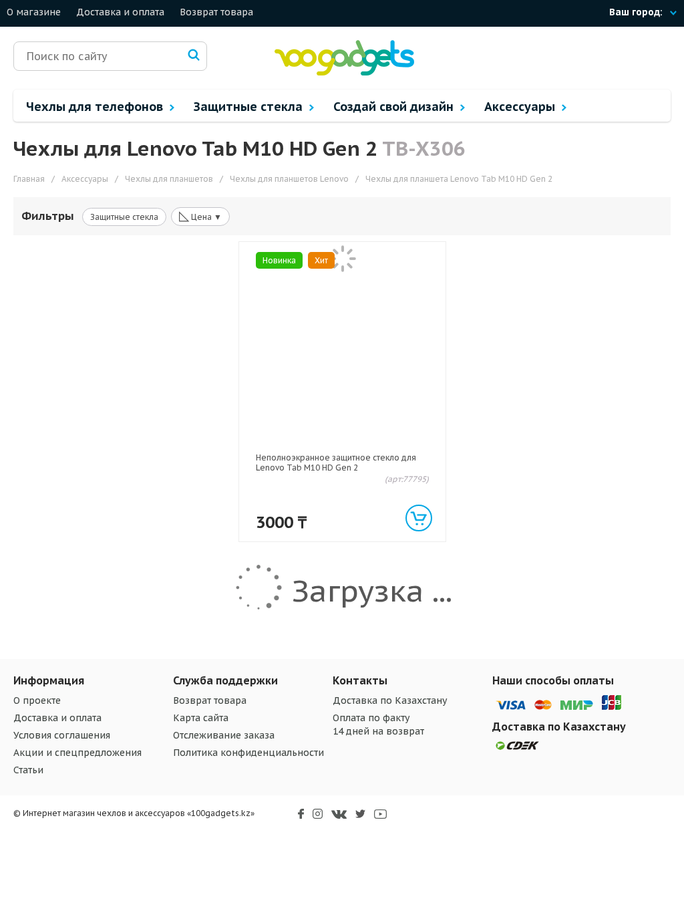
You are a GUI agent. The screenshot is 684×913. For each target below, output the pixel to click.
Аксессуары (521, 106)
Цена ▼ (200, 216)
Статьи (28, 770)
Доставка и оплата (120, 12)
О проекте (37, 700)
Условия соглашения (61, 735)
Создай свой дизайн (395, 106)
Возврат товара (216, 12)
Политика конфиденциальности (248, 753)
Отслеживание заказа (224, 735)
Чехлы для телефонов (96, 106)
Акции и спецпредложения (77, 753)
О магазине (34, 12)
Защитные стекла (250, 106)
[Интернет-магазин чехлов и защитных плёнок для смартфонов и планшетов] (344, 73)
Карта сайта (200, 718)
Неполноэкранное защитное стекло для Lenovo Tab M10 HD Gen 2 (336, 462)
